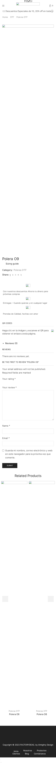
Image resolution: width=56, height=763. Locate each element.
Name (6, 425)
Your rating (9, 379)
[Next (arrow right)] (1, 762)
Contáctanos (40, 754)
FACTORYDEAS (27, 745)
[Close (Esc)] (0, 759)
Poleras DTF (22, 17)
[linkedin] (18, 275)
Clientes (16, 754)
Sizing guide (12, 263)
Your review (9, 387)
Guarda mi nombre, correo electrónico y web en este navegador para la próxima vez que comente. (28, 454)
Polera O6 (14, 714)
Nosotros (27, 751)
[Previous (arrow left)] (0, 762)
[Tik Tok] (29, 1)
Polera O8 (42, 714)
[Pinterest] (15, 275)
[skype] (21, 275)
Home (5, 17)
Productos (41, 751)
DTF (12, 17)
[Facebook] (25, 1)
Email (6, 438)
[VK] (12, 275)
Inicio (16, 751)
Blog (27, 754)
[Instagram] (27, 1)
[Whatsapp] (31, 1)
